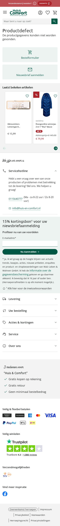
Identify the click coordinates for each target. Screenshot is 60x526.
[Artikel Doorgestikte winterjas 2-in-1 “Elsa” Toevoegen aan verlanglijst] (55, 96)
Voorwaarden (38, 514)
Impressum (46, 509)
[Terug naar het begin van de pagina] (57, 504)
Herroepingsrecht (19, 520)
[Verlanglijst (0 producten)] (47, 12)
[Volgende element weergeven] (56, 148)
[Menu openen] (4, 13)
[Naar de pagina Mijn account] (40, 12)
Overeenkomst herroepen (23, 509)
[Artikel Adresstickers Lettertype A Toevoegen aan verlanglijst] (27, 96)
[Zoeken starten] (54, 21)
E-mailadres (8, 238)
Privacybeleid (22, 514)
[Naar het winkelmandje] (55, 12)
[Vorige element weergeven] (4, 148)
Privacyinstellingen (40, 520)
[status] (26, 21)
